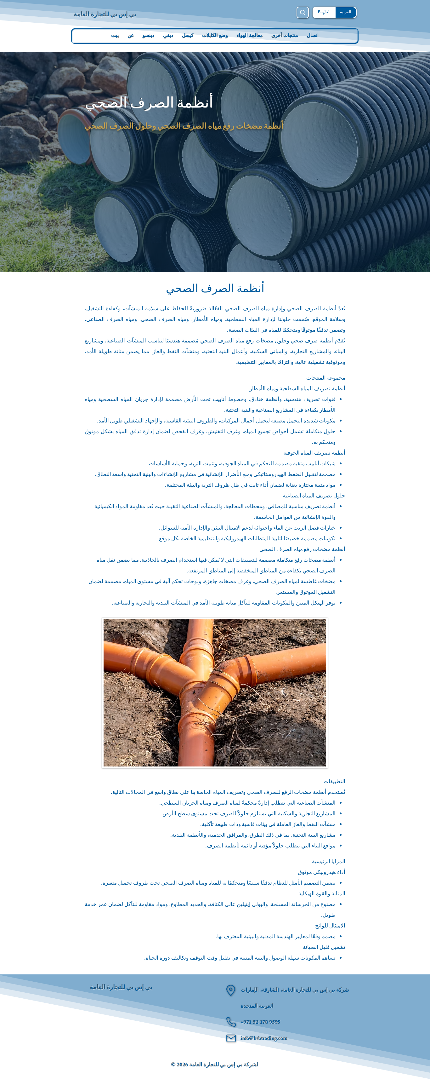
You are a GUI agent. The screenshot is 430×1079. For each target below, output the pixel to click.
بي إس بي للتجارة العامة (105, 14)
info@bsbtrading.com (264, 1039)
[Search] (303, 12)
